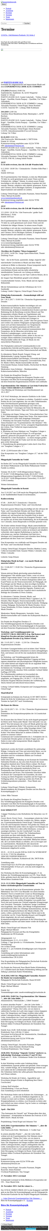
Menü (4, 4)
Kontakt (30, 1200)
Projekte (9, 13)
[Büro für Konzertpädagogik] (8, 2)
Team (8, 17)
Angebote (9, 11)
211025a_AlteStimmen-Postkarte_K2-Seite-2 (18, 35)
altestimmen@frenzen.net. (14, 146)
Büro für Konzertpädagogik (14, 1205)
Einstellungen (31, 1229)
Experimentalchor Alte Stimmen (29, 1198)
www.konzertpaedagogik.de (11, 198)
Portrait (8, 8)
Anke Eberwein (8, 1198)
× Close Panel (7, 1224)
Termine (9, 15)
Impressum (10, 19)
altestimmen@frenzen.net (14, 202)
